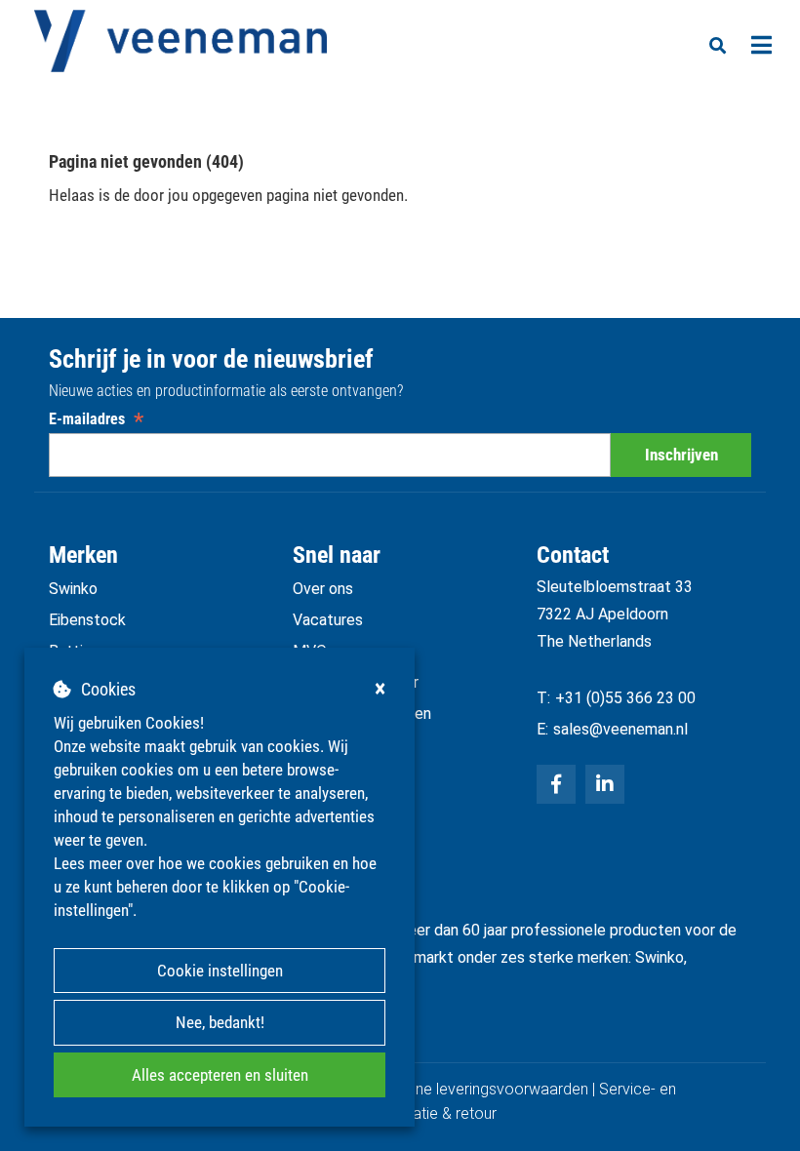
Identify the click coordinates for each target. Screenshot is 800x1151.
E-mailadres (96, 419)
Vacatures (328, 620)
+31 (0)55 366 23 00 (625, 698)
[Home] (180, 41)
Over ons (323, 588)
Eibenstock (87, 620)
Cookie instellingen (220, 970)
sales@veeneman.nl (620, 729)
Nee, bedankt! (220, 1022)
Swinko (73, 588)
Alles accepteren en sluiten (220, 1075)
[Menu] (761, 45)
